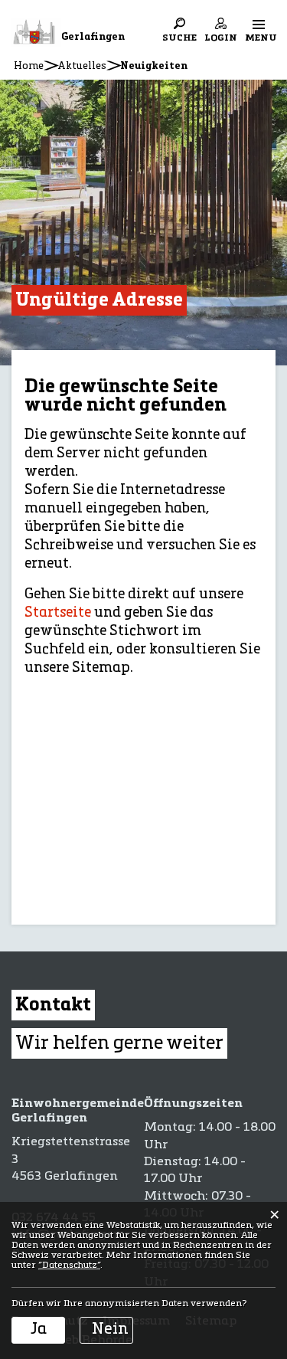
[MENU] (258, 23)
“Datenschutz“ (69, 1265)
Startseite (57, 613)
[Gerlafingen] (36, 32)
